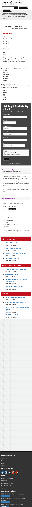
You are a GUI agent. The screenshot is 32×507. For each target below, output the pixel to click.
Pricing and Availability (7, 478)
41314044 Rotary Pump (12, 243)
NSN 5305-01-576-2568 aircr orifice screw (12, 504)
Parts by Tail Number (6, 486)
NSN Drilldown (5, 481)
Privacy (3, 463)
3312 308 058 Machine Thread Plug (15, 253)
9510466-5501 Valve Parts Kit (14, 287)
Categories (6, 11)
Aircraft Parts (23, 8)
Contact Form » (12, 209)
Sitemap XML (4, 466)
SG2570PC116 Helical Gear (13, 248)
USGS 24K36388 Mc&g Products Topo (16, 269)
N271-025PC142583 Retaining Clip (15, 302)
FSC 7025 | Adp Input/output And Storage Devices (14, 16)
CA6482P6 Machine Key (12, 258)
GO (16, 8)
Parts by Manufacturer (7, 483)
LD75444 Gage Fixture (12, 274)
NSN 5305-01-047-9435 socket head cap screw (13, 494)
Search (3, 488)
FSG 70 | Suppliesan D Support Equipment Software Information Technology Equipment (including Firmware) (14, 13)
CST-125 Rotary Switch (12, 315)
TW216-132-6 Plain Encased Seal (15, 297)
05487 (4, 54)
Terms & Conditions (17, 163)
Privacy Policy (7, 163)
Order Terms (4, 461)
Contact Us (4, 458)
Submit (6, 159)
